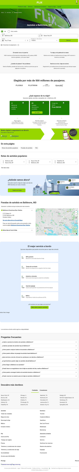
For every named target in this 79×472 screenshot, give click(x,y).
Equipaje (42, 449)
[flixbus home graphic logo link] (39, 2)
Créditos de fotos (36, 468)
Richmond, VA (43, 397)
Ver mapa (37, 112)
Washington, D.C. (5, 400)
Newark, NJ (24, 397)
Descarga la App (5, 420)
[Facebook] (75, 464)
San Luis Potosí (44, 423)
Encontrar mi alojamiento (10, 45)
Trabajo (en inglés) (6, 440)
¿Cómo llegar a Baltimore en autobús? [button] (13, 364)
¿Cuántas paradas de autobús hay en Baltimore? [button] (16, 346)
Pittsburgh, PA (24, 402)
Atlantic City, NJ (44, 404)
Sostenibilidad (5, 453)
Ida (5, 31)
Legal (18, 468)
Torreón (42, 413)
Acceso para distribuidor (8, 456)
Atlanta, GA (4, 402)
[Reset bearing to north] (76, 215)
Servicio (42, 440)
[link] (39, 185)
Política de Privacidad (26, 468)
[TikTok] (77, 464)
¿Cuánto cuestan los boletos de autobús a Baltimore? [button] (17, 342)
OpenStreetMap (72, 233)
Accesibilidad (45, 468)
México (3, 423)
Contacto (43, 436)
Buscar (69, 40)
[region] (57, 221)
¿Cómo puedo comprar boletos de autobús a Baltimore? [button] (18, 349)
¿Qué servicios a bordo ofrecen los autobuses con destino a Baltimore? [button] (23, 357)
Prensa (3, 443)
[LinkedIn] (76, 464)
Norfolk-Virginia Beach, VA (67, 397)
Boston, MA (4, 397)
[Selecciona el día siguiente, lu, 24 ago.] (28, 40)
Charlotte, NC (24, 404)
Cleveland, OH (44, 400)
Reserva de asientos (45, 446)
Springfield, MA (64, 404)
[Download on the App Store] (16, 464)
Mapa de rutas (5, 417)
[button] (17, 210)
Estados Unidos (18, 12)
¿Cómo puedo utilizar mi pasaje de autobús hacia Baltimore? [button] (19, 353)
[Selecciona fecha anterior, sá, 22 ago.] (25, 40)
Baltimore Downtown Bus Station (20, 225)
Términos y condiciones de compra (11, 446)
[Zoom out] (76, 212)
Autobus (9, 12)
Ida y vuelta (14, 31)
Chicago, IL (23, 395)
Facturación (43, 453)
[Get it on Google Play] (6, 464)
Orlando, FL (24, 400)
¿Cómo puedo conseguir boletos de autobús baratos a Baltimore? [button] (21, 372)
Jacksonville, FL (44, 402)
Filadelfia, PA (4, 404)
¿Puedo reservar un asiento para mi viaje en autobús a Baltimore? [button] (21, 376)
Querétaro (43, 420)
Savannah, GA (63, 402)
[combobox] (21, 36)
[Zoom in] (76, 210)
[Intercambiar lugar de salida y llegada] (39, 35)
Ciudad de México (45, 417)
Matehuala (43, 426)
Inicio (2, 12)
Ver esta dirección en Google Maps (13, 220)
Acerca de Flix (5, 436)
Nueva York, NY (5, 395)
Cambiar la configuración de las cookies (61, 468)
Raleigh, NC (63, 395)
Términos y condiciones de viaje (10, 449)
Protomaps (65, 233)
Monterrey (43, 430)
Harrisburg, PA (63, 400)
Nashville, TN (43, 395)
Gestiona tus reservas (46, 443)
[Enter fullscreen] (76, 218)
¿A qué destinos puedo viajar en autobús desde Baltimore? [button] (19, 361)
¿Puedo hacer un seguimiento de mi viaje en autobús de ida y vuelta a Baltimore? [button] (25, 368)
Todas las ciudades (6, 413)
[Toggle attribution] (76, 234)
